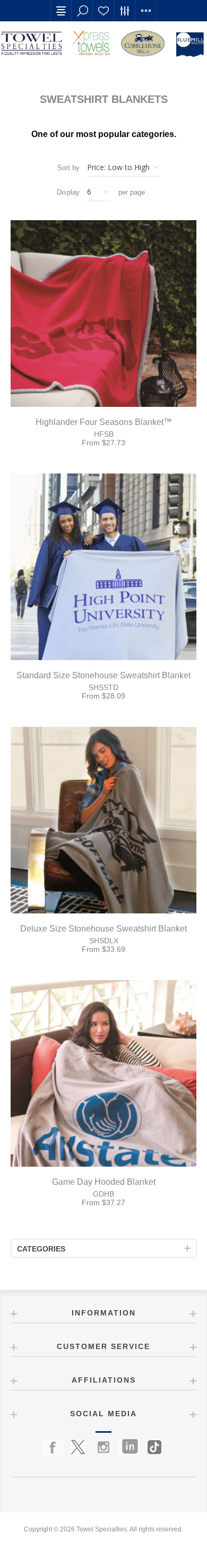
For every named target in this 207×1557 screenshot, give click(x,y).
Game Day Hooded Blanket (104, 1181)
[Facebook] (52, 1447)
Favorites (103, 10)
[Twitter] (78, 1447)
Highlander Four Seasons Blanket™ (104, 422)
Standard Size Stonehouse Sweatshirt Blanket (103, 675)
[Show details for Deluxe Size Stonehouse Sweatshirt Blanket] (103, 820)
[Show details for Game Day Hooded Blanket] (103, 1073)
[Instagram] (103, 1447)
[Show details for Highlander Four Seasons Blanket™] (103, 313)
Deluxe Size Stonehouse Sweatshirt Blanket (103, 928)
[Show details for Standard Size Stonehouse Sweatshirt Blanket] (103, 566)
